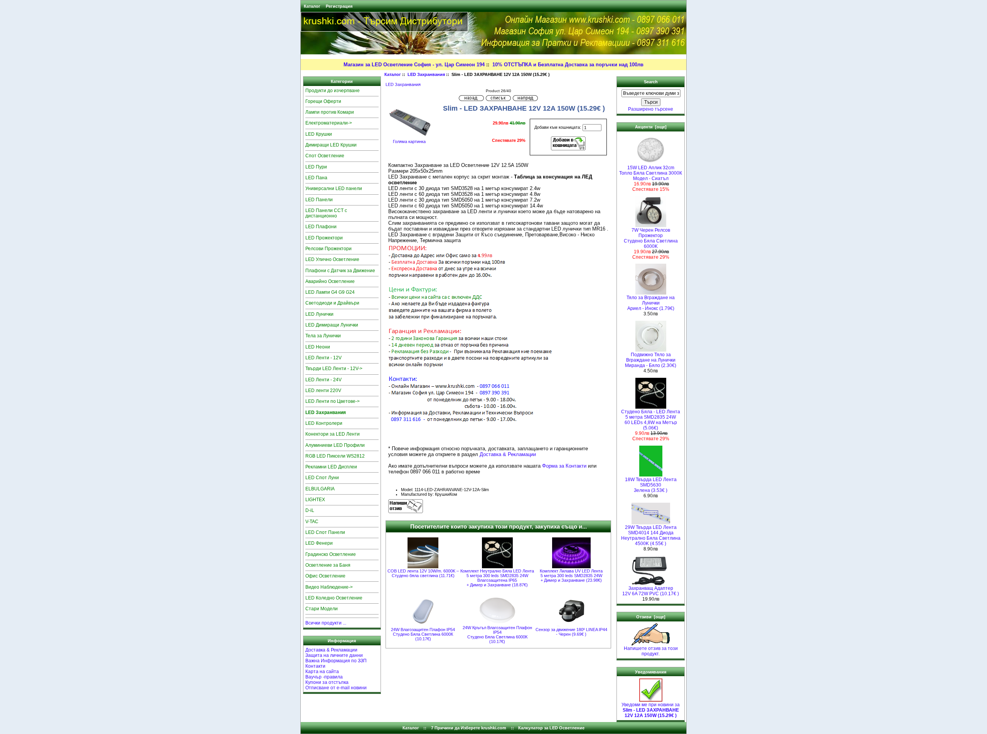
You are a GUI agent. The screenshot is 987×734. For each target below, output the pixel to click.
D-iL (309, 510)
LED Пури (316, 167)
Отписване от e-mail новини (336, 687)
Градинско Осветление (330, 554)
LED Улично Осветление (332, 259)
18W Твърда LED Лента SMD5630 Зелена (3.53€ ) (651, 485)
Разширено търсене (650, 109)
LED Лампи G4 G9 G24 (330, 292)
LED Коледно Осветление (333, 598)
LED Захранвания (426, 74)
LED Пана (316, 177)
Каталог (312, 6)
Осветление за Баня (327, 565)
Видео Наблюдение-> (329, 587)
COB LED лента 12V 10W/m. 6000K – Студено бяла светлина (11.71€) (423, 573)
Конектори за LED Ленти (332, 434)
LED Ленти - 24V (323, 379)
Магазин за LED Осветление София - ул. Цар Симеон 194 (414, 64)
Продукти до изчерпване (332, 90)
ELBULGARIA (320, 489)
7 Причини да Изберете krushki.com (468, 728)
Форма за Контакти (564, 466)
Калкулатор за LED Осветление (551, 728)
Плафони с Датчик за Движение (340, 270)
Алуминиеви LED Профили (335, 445)
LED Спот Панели (325, 532)
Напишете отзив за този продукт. (651, 651)
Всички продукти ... (325, 623)
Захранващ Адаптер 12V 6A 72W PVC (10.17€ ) (650, 591)
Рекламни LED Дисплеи (331, 467)
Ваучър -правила (324, 677)
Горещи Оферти (323, 101)
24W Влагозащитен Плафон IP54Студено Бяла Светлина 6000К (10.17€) (423, 634)
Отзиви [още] (650, 616)
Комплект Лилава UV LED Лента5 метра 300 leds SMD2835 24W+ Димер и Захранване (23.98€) (571, 575)
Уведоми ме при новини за (651, 710)
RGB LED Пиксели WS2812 (335, 456)
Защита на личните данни (334, 655)
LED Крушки (318, 134)
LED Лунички (319, 314)
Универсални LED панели (333, 188)
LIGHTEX (315, 499)
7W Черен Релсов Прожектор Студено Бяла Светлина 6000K (651, 238)
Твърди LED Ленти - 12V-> (333, 368)
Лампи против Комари (329, 112)
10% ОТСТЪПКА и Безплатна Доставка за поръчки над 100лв (567, 64)
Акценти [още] (651, 127)
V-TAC (311, 521)
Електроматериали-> (328, 123)
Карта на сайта (322, 671)
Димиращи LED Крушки (331, 145)
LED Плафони (321, 226)
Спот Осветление (324, 155)
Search (651, 81)
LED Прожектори (324, 238)
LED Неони (317, 347)
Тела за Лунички (323, 335)
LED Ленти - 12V (323, 357)
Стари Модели (321, 608)
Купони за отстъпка (327, 682)
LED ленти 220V (323, 390)
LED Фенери (319, 543)
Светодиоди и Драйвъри (332, 303)
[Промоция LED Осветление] (472, 438)
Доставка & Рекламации (331, 650)
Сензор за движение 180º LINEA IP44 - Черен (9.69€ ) (571, 631)
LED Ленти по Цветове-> (332, 401)
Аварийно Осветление (330, 281)
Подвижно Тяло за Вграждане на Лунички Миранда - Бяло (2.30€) (650, 360)
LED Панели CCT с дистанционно (326, 213)
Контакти (315, 666)
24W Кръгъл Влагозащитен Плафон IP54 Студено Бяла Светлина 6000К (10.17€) (497, 634)
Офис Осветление (325, 576)
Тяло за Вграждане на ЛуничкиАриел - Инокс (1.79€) (651, 303)
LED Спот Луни (322, 477)
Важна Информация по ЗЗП (336, 660)
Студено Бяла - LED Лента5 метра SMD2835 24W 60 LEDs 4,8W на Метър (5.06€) (650, 420)
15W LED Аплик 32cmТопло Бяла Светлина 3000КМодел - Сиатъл (650, 173)
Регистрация (339, 6)
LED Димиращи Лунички (331, 325)
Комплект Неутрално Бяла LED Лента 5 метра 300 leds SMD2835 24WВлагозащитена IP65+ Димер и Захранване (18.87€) (497, 578)
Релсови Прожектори (328, 248)
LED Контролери (323, 423)
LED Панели (319, 199)
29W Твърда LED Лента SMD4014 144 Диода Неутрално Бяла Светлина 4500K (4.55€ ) (650, 535)
